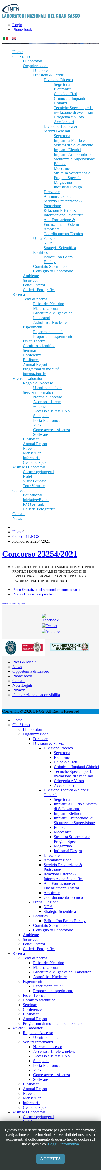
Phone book (22, 29)
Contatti (18, 680)
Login (17, 25)
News (17, 666)
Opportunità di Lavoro (30, 671)
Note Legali (22, 685)
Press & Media (24, 662)
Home (17, 532)
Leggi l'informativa (63, 1144)
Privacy (18, 690)
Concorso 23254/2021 (39, 553)
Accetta (50, 1159)
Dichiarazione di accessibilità (36, 694)
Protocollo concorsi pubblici (33, 594)
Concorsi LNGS (25, 536)
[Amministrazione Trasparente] (70, 646)
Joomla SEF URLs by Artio (13, 603)
